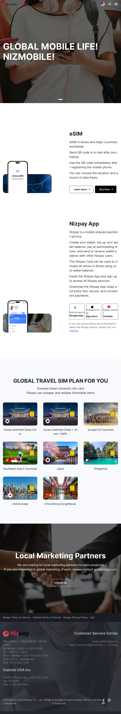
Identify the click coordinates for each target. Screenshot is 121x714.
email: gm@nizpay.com (105, 641)
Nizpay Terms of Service (16, 617)
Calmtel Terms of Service (47, 617)
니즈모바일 (112, 644)
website (73, 330)
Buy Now (104, 189)
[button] (56, 99)
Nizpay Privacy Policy (75, 617)
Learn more (80, 189)
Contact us (60, 582)
